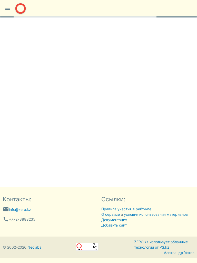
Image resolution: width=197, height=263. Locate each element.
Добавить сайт (114, 225)
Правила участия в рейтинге (126, 209)
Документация (114, 220)
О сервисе (110, 214)
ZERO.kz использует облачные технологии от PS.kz (161, 244)
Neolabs (34, 247)
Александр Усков (179, 252)
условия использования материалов (156, 214)
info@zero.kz (20, 209)
